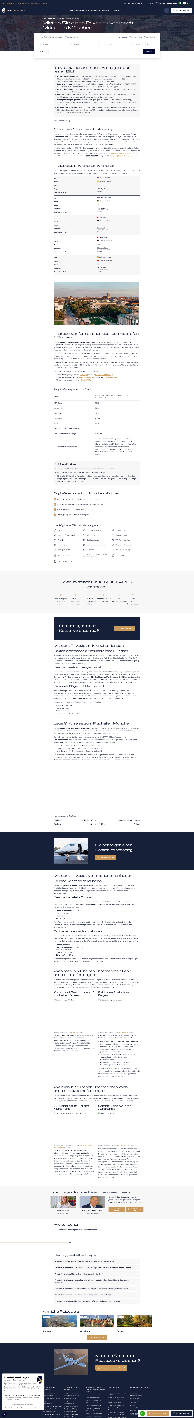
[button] (4, 1414)
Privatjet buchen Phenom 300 (116, 1412)
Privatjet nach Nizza (47, 1395)
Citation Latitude (102, 248)
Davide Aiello (122, 1032)
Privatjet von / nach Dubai (93, 1408)
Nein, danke (9, 1408)
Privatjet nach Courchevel (71, 1393)
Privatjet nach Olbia (47, 1403)
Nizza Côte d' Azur (105, 197)
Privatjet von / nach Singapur (94, 1416)
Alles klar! (37, 1408)
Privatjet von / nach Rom (93, 1403)
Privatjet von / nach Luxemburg (94, 1411)
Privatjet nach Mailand (48, 1411)
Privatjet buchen (134, 1393)
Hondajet (84, 375)
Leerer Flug (133, 1410)
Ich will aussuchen (23, 1408)
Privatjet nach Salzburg (70, 1409)
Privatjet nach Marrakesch (71, 1406)
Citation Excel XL (102, 188)
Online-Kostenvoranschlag (120, 153)
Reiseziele (51, 18)
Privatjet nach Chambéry (71, 1414)
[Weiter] (137, 321)
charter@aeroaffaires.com (122, 156)
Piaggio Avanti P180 (87, 377)
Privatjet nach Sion (69, 1403)
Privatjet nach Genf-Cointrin (50, 1393)
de (188, 3)
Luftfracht (132, 1405)
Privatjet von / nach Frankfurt (94, 1405)
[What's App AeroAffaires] (179, 3)
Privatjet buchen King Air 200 (116, 1414)
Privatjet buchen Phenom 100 (116, 1397)
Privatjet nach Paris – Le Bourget (51, 1398)
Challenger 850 (110, 377)
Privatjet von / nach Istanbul (93, 1397)
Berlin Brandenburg (105, 257)
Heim (44, 18)
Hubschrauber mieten (136, 1395)
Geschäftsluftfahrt (134, 1398)
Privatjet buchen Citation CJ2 (116, 1405)
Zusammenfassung (62, 121)
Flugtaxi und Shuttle (135, 1408)
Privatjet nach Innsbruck (70, 1411)
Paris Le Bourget (104, 177)
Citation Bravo (101, 267)
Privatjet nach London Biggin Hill (51, 1414)
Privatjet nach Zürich (48, 1401)
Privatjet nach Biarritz (70, 1398)
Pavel (74, 1032)
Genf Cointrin (103, 217)
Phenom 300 (101, 208)
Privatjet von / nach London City (94, 1395)
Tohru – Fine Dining (121, 1145)
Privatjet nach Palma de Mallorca (51, 1416)
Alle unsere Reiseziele (97, 1337)
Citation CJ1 (101, 228)
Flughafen (60, 18)
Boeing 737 (85, 380)
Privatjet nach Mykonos (70, 1401)
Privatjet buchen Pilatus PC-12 (116, 1400)
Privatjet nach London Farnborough (52, 1406)
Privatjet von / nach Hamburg (94, 1413)
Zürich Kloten (103, 237)
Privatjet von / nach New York (94, 1400)
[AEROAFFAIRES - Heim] (13, 10)
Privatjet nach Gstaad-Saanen (72, 1395)
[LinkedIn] (184, 3)
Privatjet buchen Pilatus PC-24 (116, 1402)
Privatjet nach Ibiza (69, 1416)
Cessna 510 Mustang (104, 375)
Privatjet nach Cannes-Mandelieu (51, 1409)
